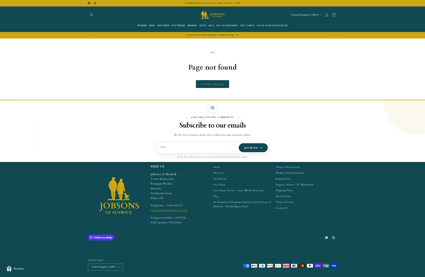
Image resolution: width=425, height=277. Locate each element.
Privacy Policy (283, 196)
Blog (215, 196)
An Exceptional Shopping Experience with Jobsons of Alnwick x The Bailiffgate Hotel (242, 204)
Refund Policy (283, 178)
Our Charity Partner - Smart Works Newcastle (238, 190)
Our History (220, 178)
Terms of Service (285, 202)
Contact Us (282, 207)
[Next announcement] (336, 35)
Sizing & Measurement (288, 167)
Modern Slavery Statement (290, 172)
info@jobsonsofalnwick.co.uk (169, 210)
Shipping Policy (284, 190)
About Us (218, 172)
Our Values (219, 184)
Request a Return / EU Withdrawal (295, 184)
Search (216, 167)
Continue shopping (212, 84)
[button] (91, 14)
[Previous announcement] (89, 35)
